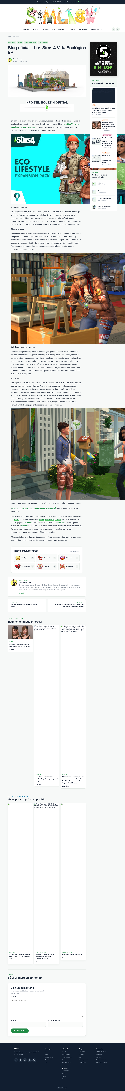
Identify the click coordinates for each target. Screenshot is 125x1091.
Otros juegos (82, 1062)
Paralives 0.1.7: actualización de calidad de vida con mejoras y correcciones (107, 141)
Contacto (98, 1057)
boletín (24, 526)
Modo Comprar (49, 1057)
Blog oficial (11, 42)
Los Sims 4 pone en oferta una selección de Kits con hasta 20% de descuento (103, 110)
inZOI (53, 29)
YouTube (61, 523)
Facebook (29, 523)
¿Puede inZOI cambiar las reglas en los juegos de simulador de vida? (20, 957)
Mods (46, 1054)
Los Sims (35, 29)
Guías (63, 1079)
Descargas (61, 29)
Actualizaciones (66, 1054)
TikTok (58, 519)
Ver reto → (12, 962)
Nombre (14, 1020)
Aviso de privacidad (101, 1062)
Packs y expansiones (67, 1057)
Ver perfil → (22, 593)
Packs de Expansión (31, 42)
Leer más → (12, 649)
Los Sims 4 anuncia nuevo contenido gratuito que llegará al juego (47, 779)
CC (45, 1051)
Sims (46, 1062)
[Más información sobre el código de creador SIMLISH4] (103, 59)
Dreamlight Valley (83, 1060)
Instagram (49, 519)
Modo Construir (49, 1060)
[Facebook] (20, 1060)
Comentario (15, 996)
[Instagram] (30, 1060)
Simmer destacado (101, 1051)
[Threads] (25, 1060)
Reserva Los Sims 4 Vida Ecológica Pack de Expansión (34, 508)
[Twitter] (16, 1060)
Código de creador (101, 1060)
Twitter (41, 519)
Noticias (26, 29)
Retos (72, 29)
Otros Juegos (95, 29)
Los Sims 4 (82, 1051)
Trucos (64, 1076)
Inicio (9, 36)
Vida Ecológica (43, 42)
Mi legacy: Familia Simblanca (72, 954)
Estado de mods (66, 1062)
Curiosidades (82, 29)
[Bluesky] (34, 1060)
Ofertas (64, 1060)
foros (16, 519)
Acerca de (99, 1054)
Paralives (45, 29)
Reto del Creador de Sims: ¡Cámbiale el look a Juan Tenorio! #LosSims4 (45, 957)
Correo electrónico (54, 1020)
